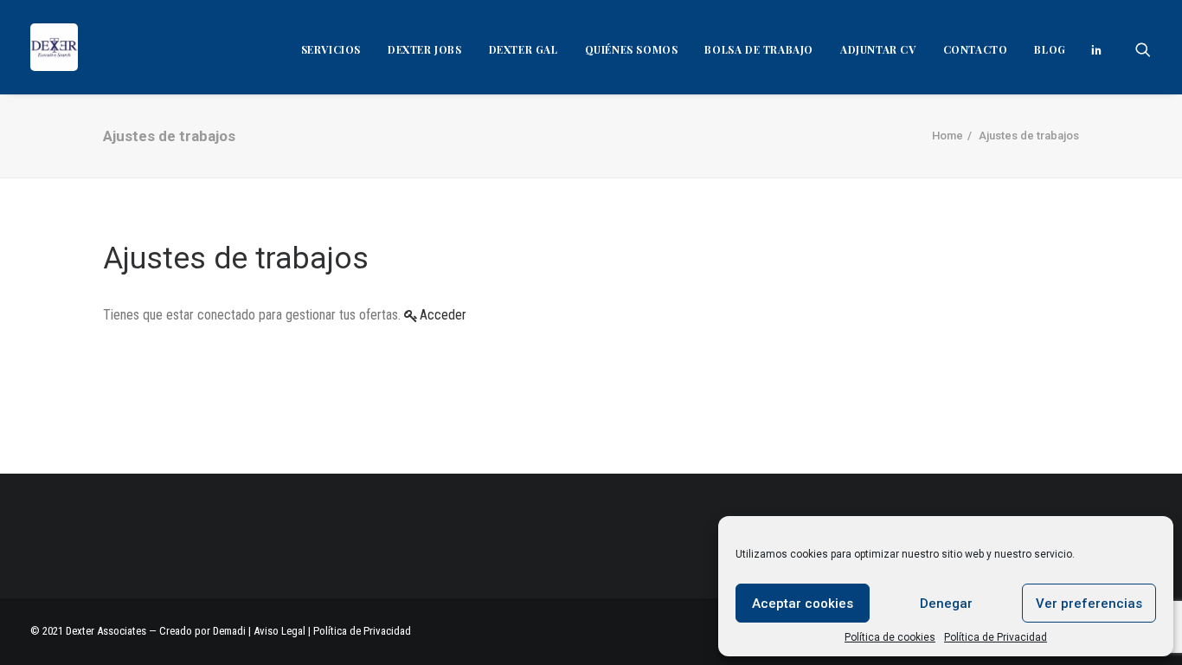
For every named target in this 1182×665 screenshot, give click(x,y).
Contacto (975, 49)
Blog (1049, 49)
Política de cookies (890, 637)
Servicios (331, 49)
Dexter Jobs (425, 49)
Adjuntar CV (878, 49)
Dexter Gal (523, 49)
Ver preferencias (1089, 603)
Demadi (230, 630)
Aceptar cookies (802, 603)
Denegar (946, 603)
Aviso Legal (279, 630)
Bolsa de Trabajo (758, 49)
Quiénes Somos (631, 49)
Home (947, 135)
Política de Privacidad (995, 637)
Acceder (443, 315)
